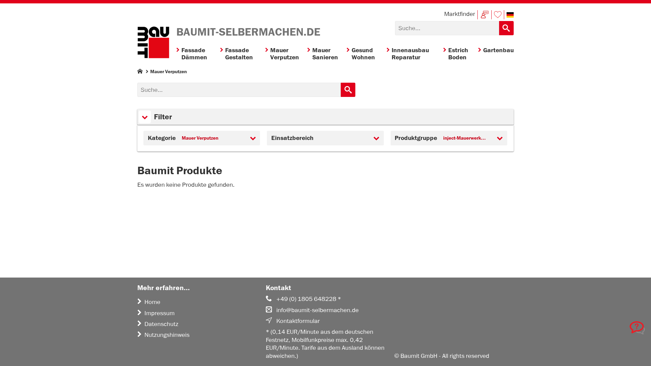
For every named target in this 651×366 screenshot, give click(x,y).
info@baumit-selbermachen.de (317, 310)
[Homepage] (140, 73)
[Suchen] (506, 28)
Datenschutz (161, 324)
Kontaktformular (298, 321)
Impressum (159, 313)
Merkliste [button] (497, 14)
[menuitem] (198, 54)
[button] (510, 15)
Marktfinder (459, 14)
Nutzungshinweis (167, 335)
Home (152, 302)
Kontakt (484, 14)
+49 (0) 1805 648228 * (308, 299)
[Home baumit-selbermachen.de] (153, 43)
